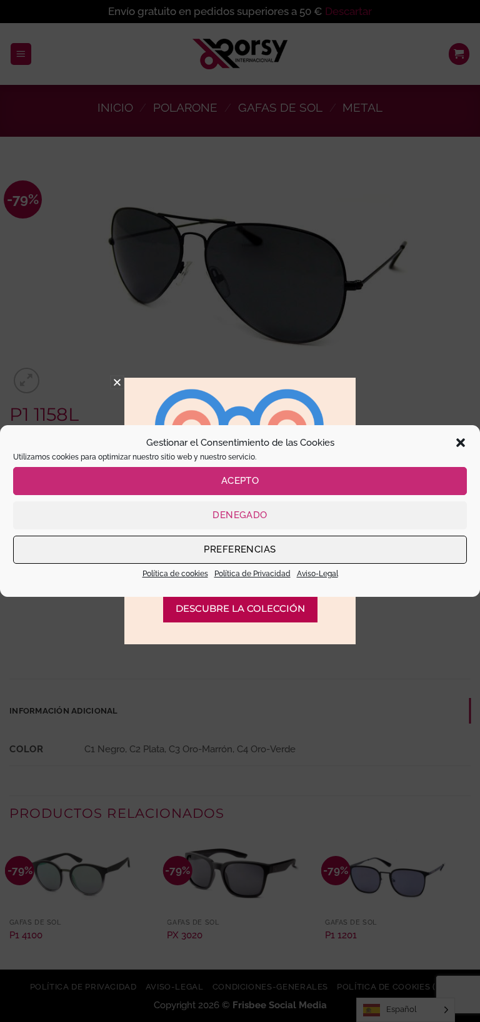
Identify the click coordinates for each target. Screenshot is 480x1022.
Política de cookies (175, 573)
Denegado (240, 515)
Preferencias (240, 549)
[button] (460, 442)
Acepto (240, 480)
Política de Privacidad (252, 573)
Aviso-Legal (317, 573)
